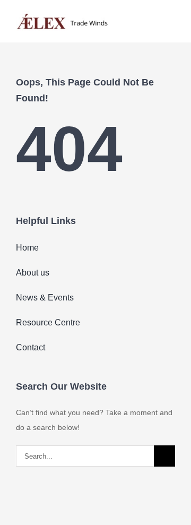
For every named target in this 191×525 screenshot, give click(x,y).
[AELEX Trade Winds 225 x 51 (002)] (62, 14)
